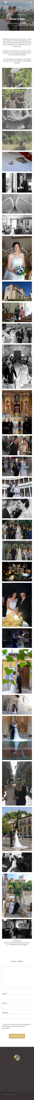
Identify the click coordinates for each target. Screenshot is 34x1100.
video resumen (22, 14)
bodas (15, 11)
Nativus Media (13, 23)
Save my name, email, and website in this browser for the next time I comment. (16, 1026)
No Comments (17, 25)
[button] (31, 2)
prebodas (10, 14)
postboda (23, 11)
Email (4, 1003)
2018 (7, 11)
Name (5, 994)
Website (5, 1013)
